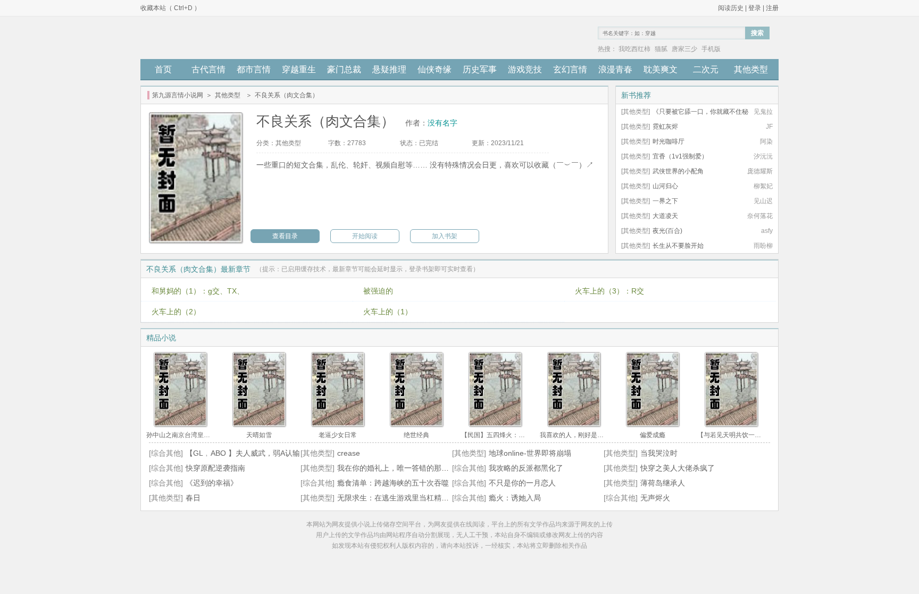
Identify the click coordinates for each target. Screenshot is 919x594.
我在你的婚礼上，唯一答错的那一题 (396, 468)
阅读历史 (730, 8)
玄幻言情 (570, 69)
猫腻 (661, 49)
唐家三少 (684, 49)
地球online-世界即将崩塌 (530, 453)
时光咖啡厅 (668, 141)
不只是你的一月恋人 (522, 483)
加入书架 (444, 236)
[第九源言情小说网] (200, 38)
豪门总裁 (344, 69)
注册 (772, 8)
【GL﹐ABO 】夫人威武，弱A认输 (243, 453)
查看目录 (285, 236)
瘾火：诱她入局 (515, 497)
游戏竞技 (525, 69)
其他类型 (751, 69)
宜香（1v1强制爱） (680, 156)
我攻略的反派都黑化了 (526, 468)
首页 (163, 69)
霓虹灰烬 (665, 126)
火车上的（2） (176, 311)
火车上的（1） (387, 311)
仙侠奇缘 (434, 69)
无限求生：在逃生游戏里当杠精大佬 (396, 497)
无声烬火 (655, 497)
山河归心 (665, 186)
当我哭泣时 (659, 453)
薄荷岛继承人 (662, 483)
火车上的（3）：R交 (609, 291)
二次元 (706, 69)
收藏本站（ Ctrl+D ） (170, 8)
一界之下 (665, 201)
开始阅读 (365, 236)
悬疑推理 (389, 69)
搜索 (757, 33)
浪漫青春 (615, 69)
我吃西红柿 (634, 49)
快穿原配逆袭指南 (215, 468)
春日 (193, 497)
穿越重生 (299, 69)
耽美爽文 (661, 69)
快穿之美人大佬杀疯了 (677, 468)
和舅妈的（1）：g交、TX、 (198, 291)
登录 (754, 8)
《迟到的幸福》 (212, 483)
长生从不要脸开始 (678, 245)
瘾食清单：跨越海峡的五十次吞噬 (393, 483)
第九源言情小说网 (177, 95)
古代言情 (208, 69)
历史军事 (480, 69)
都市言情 (254, 69)
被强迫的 (378, 291)
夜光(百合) (667, 231)
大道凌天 (665, 216)
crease (348, 453)
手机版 (711, 49)
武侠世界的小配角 (678, 171)
